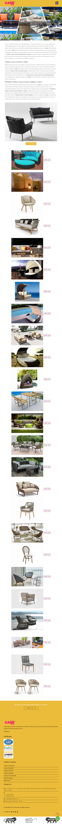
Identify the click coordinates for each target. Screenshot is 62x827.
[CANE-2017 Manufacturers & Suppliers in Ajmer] (27, 510)
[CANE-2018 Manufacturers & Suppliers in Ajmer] (27, 532)
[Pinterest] (11, 812)
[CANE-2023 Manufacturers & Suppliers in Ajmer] (27, 642)
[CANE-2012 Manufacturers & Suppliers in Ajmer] (27, 401)
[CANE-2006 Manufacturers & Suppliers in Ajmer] (27, 269)
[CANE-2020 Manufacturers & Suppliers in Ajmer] (27, 576)
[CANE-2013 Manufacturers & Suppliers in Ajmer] (27, 423)
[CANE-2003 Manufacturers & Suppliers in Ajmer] (27, 203)
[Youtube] (15, 812)
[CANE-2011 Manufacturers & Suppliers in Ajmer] (27, 379)
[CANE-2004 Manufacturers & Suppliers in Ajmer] (27, 225)
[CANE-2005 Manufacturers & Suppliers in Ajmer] (27, 247)
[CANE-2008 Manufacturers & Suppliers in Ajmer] (27, 313)
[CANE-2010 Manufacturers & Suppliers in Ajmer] (27, 357)
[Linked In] (13, 812)
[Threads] (17, 812)
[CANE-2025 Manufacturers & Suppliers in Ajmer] (27, 686)
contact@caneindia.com (12, 798)
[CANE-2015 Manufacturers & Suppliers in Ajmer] (27, 467)
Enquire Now (31, 143)
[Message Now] (58, 818)
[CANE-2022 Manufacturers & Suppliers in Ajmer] (27, 620)
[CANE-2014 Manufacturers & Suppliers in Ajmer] (27, 445)
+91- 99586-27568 (9, 796)
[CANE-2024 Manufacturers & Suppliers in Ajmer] (27, 664)
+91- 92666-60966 (9, 794)
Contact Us (29, 708)
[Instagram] (9, 812)
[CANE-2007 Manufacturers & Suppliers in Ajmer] (27, 291)
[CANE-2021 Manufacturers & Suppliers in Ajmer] (27, 598)
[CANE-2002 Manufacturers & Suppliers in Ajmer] (27, 182)
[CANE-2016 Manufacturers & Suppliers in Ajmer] (27, 488)
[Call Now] (58, 814)
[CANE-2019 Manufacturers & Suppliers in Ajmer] (27, 554)
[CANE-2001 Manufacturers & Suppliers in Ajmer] (27, 160)
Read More (6, 731)
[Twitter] (7, 812)
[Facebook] (5, 812)
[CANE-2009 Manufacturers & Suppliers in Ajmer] (27, 335)
